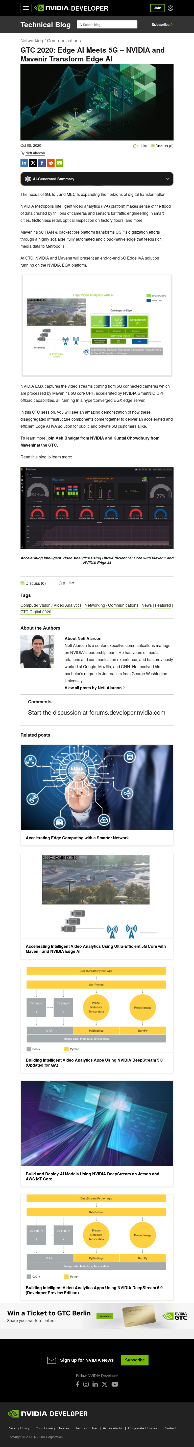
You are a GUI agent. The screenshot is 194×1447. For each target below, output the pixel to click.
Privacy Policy (19, 1428)
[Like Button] (135, 146)
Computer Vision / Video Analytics (51, 605)
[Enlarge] (166, 279)
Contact (169, 1428)
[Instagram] (86, 1384)
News (146, 605)
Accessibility (112, 1428)
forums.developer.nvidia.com (127, 712)
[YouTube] (114, 1384)
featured (163, 605)
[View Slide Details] (97, 1316)
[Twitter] (105, 1384)
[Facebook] (78, 1384)
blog (42, 457)
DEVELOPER (89, 8)
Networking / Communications (50, 40)
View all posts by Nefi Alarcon (93, 688)
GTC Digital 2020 (35, 611)
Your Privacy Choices (52, 1428)
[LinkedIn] (95, 1384)
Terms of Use (86, 1428)
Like (144, 145)
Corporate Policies (142, 1428)
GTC (29, 258)
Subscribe (160, 24)
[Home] (52, 8)
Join (157, 8)
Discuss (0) (164, 145)
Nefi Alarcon (35, 152)
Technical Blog (45, 24)
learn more (35, 438)
